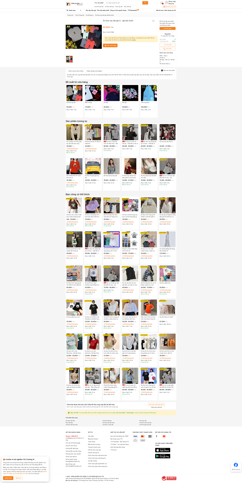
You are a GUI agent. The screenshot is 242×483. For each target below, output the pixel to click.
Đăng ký (171, 3)
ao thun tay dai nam (108, 422)
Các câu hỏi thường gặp (73, 443)
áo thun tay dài (98, 6)
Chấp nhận (8, 478)
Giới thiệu (91, 436)
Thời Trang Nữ (79, 15)
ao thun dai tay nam (72, 424)
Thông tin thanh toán (94, 447)
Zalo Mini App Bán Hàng (117, 447)
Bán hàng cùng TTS (170, 6)
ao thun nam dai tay (145, 422)
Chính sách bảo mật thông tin (97, 458)
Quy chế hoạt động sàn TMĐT (119, 436)
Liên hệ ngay (167, 28)
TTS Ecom (113, 450)
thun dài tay (127, 6)
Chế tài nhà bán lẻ (93, 452)
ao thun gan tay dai (145, 424)
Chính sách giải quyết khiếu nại (97, 463)
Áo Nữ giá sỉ (89, 15)
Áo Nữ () (162, 57)
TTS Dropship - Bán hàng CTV (119, 441)
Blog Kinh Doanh (93, 439)
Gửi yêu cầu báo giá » (156, 404)
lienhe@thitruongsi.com (73, 461)
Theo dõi (168, 44)
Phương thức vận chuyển (73, 454)
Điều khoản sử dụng (94, 444)
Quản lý (18, 478)
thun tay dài (118, 6)
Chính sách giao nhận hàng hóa (97, 466)
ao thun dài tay (109, 6)
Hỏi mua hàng (111, 45)
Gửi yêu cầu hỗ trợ (71, 445)
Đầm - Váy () (163, 55)
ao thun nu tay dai (108, 424)
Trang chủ (70, 15)
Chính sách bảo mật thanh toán (97, 455)
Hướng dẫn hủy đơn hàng (73, 451)
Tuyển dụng (91, 441)
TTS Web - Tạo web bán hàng (119, 444)
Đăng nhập (172, 1)
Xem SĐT (169, 48)
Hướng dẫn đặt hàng (72, 448)
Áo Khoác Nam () (165, 63)
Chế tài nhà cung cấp (94, 450)
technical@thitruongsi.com (73, 466)
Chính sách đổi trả (71, 456)
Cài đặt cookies (92, 461)
